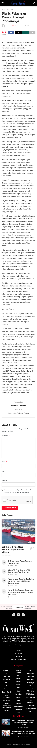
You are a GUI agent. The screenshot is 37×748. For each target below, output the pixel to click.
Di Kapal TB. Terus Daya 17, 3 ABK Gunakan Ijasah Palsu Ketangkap (19, 571)
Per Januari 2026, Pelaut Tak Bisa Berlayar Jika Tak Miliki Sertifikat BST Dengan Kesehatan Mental (21, 581)
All (6, 673)
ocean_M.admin (13, 26)
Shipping (30, 676)
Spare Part (30, 679)
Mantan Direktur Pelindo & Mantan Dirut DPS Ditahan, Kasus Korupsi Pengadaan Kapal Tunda (20, 592)
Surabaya (30, 683)
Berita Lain (10, 9)
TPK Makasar (30, 694)
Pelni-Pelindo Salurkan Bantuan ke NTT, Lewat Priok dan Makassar (23, 732)
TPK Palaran (30, 697)
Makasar (18, 697)
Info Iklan (18, 653)
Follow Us (19, 607)
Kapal (19, 691)
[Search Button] (34, 3)
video (30, 712)
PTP (30, 670)
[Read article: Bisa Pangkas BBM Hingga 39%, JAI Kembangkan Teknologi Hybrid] (6, 722)
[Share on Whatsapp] (25, 32)
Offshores (18, 710)
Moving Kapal (18, 706)
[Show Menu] (2, 3)
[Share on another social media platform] (32, 32)
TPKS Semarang (30, 701)
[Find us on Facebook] (13, 614)
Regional (30, 673)
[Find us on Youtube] (18, 614)
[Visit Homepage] (18, 3)
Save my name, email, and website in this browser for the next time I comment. (18, 491)
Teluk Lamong (30, 687)
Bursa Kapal (6, 692)
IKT (18, 675)
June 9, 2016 (25, 26)
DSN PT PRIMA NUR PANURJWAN (6, 705)
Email (4, 471)
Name (4, 462)
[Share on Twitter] (18, 32)
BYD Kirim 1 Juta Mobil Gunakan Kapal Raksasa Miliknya (13, 549)
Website (4, 480)
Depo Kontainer (6, 696)
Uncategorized (30, 709)
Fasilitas (6, 711)
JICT (18, 688)
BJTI (6, 686)
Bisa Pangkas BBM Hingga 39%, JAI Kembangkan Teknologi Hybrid (23, 722)
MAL (18, 700)
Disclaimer (18, 656)
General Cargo (18, 671)
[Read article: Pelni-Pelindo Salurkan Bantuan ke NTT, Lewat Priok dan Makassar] (6, 733)
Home (3, 9)
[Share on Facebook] (11, 32)
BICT (6, 683)
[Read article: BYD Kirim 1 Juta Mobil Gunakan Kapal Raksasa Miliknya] (18, 531)
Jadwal (18, 678)
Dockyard (6, 700)
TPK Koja (30, 691)
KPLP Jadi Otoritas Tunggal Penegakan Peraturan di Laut (20, 562)
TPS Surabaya (30, 705)
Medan (18, 703)
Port (18, 713)
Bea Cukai (6, 676)
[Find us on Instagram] (23, 614)
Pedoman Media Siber (18, 659)
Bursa (6, 689)
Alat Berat (6, 670)
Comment (6, 436)
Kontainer (18, 694)
